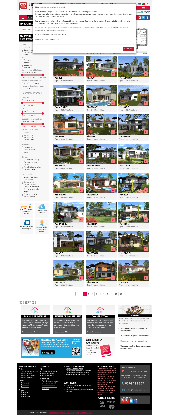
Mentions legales (72, 23)
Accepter (128, 49)
